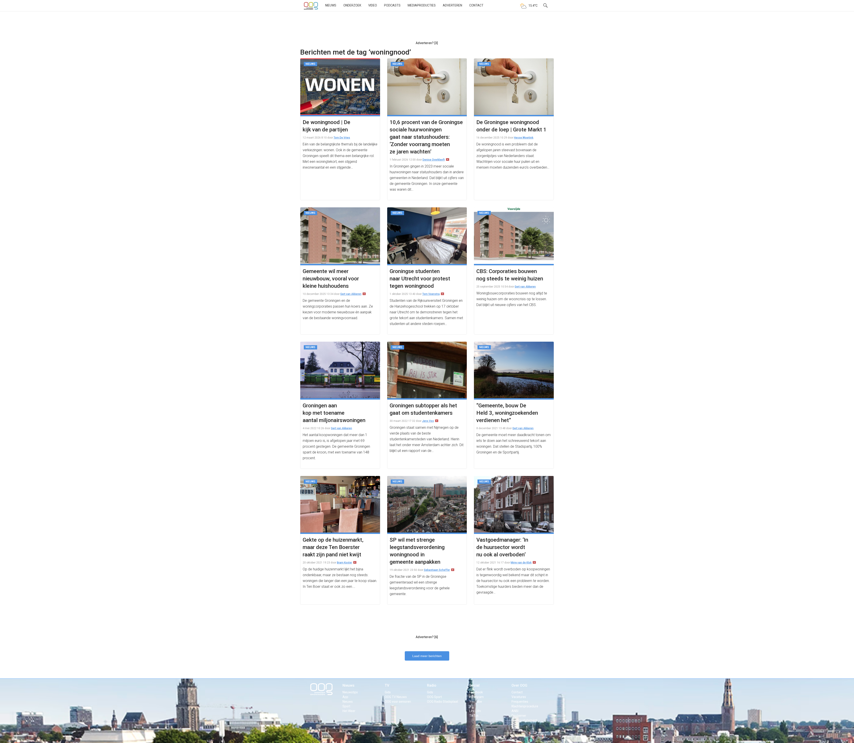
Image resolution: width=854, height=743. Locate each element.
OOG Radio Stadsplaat (442, 701)
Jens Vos (428, 421)
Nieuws (330, 5)
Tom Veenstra (431, 294)
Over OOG (519, 685)
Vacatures (519, 697)
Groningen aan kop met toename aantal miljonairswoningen (334, 412)
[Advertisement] (427, 28)
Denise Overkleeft (434, 159)
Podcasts (392, 5)
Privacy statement (524, 720)
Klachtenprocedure (525, 706)
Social (474, 685)
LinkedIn (475, 711)
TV (387, 685)
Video (372, 5)
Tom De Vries (342, 137)
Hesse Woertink (523, 137)
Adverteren (452, 5)
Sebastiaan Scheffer (437, 570)
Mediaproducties (422, 5)
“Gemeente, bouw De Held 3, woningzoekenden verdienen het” (507, 412)
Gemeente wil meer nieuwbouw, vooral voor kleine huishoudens (331, 278)
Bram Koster (344, 562)
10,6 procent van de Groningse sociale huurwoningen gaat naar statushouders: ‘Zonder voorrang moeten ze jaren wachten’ (426, 137)
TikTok (474, 715)
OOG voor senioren (398, 701)
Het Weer (348, 711)
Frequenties (520, 701)
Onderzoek (352, 5)
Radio (431, 685)
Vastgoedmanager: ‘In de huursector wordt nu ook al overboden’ (502, 547)
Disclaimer (519, 715)
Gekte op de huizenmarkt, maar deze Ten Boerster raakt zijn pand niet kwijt (333, 547)
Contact (476, 5)
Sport (346, 706)
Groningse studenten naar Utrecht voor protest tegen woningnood (420, 278)
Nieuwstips (350, 692)
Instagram (476, 697)
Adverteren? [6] (427, 637)
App (345, 697)
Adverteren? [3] (427, 43)
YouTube (475, 701)
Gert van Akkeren (350, 294)
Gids (388, 692)
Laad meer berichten (427, 656)
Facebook (476, 692)
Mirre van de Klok (521, 562)
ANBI (515, 711)
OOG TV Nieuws (396, 697)
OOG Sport (434, 697)
